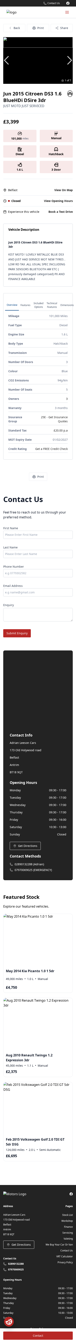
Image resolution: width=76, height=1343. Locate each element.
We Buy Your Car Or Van (59, 1244)
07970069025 (16, 1269)
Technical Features (52, 305)
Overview (12, 305)
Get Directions (27, 846)
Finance (68, 1227)
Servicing (67, 1232)
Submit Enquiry (17, 633)
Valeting (68, 1238)
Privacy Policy (65, 1262)
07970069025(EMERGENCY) (33, 870)
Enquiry (8, 605)
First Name (10, 528)
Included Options (38, 305)
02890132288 (16, 1264)
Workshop (67, 1221)
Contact (38, 1335)
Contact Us (66, 1250)
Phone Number (13, 566)
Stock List (67, 1215)
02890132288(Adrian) (29, 864)
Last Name (10, 547)
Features (25, 305)
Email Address (13, 586)
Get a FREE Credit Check (51, 449)
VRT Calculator (64, 1256)
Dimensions (67, 305)
